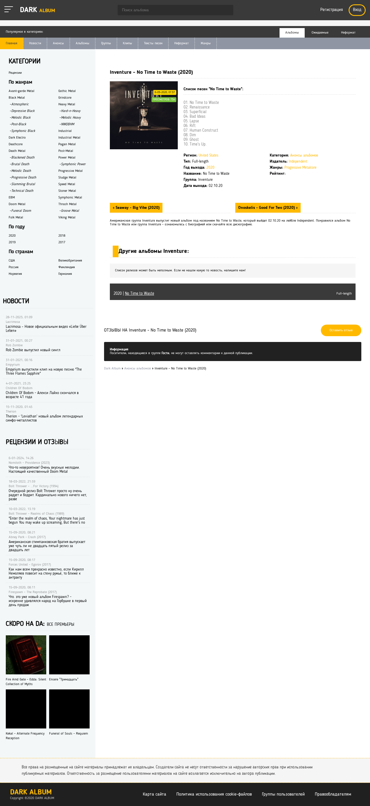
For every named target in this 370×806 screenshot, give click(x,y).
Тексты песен (153, 43)
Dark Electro (17, 137)
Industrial (65, 131)
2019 (12, 242)
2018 (61, 236)
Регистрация (331, 10)
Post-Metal (65, 151)
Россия (13, 267)
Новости (35, 43)
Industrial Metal (69, 137)
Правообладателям (333, 794)
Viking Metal (66, 217)
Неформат (181, 43)
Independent (298, 161)
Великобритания (70, 260)
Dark (37, 10)
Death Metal (17, 151)
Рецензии (15, 73)
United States (208, 155)
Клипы (127, 43)
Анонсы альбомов (304, 155)
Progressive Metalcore (300, 168)
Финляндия (66, 267)
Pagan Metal (67, 144)
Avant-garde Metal (21, 91)
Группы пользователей (283, 794)
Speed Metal (66, 184)
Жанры (206, 43)
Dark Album (31, 792)
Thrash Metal (67, 204)
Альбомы (82, 43)
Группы (106, 43)
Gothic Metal (67, 91)
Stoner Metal (67, 191)
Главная (11, 43)
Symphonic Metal (70, 197)
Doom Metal (17, 204)
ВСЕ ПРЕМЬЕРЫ (60, 625)
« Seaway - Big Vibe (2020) (136, 208)
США (12, 260)
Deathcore (16, 144)
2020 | (134, 294)
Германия (65, 274)
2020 (210, 168)
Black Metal (17, 98)
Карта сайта (154, 794)
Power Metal (66, 157)
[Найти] (226, 10)
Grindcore (64, 98)
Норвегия (15, 274)
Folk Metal (16, 217)
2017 (61, 242)
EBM (12, 197)
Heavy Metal (66, 104)
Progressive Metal (70, 171)
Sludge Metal (67, 177)
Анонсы (58, 43)
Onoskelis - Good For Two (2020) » (268, 208)
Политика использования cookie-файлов (214, 794)
